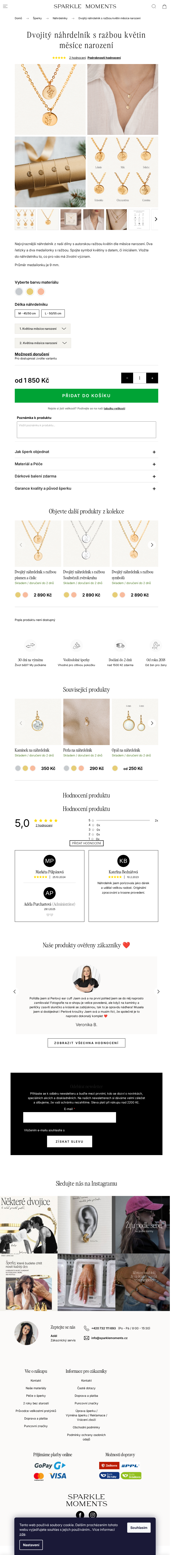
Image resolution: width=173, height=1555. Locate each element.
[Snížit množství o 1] (127, 378)
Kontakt (36, 1380)
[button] (152, 723)
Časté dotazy (86, 1388)
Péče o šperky (36, 1395)
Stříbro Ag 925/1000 (18, 768)
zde (22, 1534)
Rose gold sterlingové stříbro (33, 768)
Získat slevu (70, 1141)
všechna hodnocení (86, 1043)
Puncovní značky (36, 1426)
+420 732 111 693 (103, 1328)
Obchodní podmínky (86, 1427)
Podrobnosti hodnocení (104, 57)
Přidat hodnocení (86, 843)
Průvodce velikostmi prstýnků (36, 1411)
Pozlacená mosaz (25, 768)
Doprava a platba (36, 1418)
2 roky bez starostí (36, 1403)
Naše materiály (36, 1388)
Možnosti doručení (32, 354)
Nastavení (31, 1545)
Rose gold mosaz (81, 768)
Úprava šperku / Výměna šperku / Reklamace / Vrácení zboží (86, 1415)
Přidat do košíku (86, 395)
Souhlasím (138, 1528)
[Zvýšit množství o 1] (152, 378)
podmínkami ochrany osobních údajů (90, 1130)
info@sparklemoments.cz (109, 1338)
